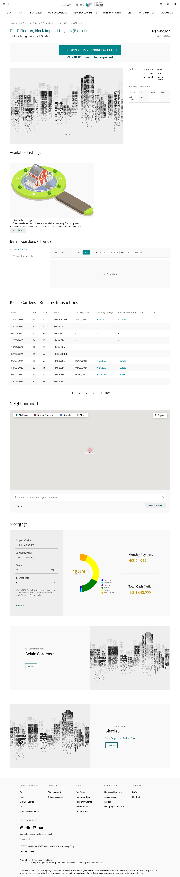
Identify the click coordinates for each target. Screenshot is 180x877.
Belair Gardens (49, 23)
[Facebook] (28, 828)
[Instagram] (22, 828)
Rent (22, 797)
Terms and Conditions (42, 860)
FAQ (134, 792)
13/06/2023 (17, 381)
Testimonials (82, 806)
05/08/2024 (17, 360)
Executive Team (83, 797)
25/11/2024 (17, 347)
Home (13, 23)
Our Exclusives (27, 801)
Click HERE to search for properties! (90, 57)
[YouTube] (41, 828)
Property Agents (84, 801)
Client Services (29, 785)
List (21, 806)
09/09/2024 (17, 354)
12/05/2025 (17, 326)
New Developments (29, 811)
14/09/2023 (17, 367)
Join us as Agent (55, 797)
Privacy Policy (25, 860)
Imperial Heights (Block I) (70, 23)
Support (137, 785)
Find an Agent (54, 792)
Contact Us (137, 797)
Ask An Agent (110, 797)
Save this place (155, 505)
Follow (31, 666)
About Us (81, 785)
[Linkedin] (34, 828)
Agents (52, 785)
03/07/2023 (17, 374)
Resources (110, 785)
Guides (107, 801)
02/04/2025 (17, 333)
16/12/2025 (17, 319)
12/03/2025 (17, 340)
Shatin (37, 23)
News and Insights (113, 792)
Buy (21, 792)
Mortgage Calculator (114, 806)
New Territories (25, 23)
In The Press (82, 811)
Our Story (80, 792)
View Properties (113, 738)
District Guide (130, 738)
